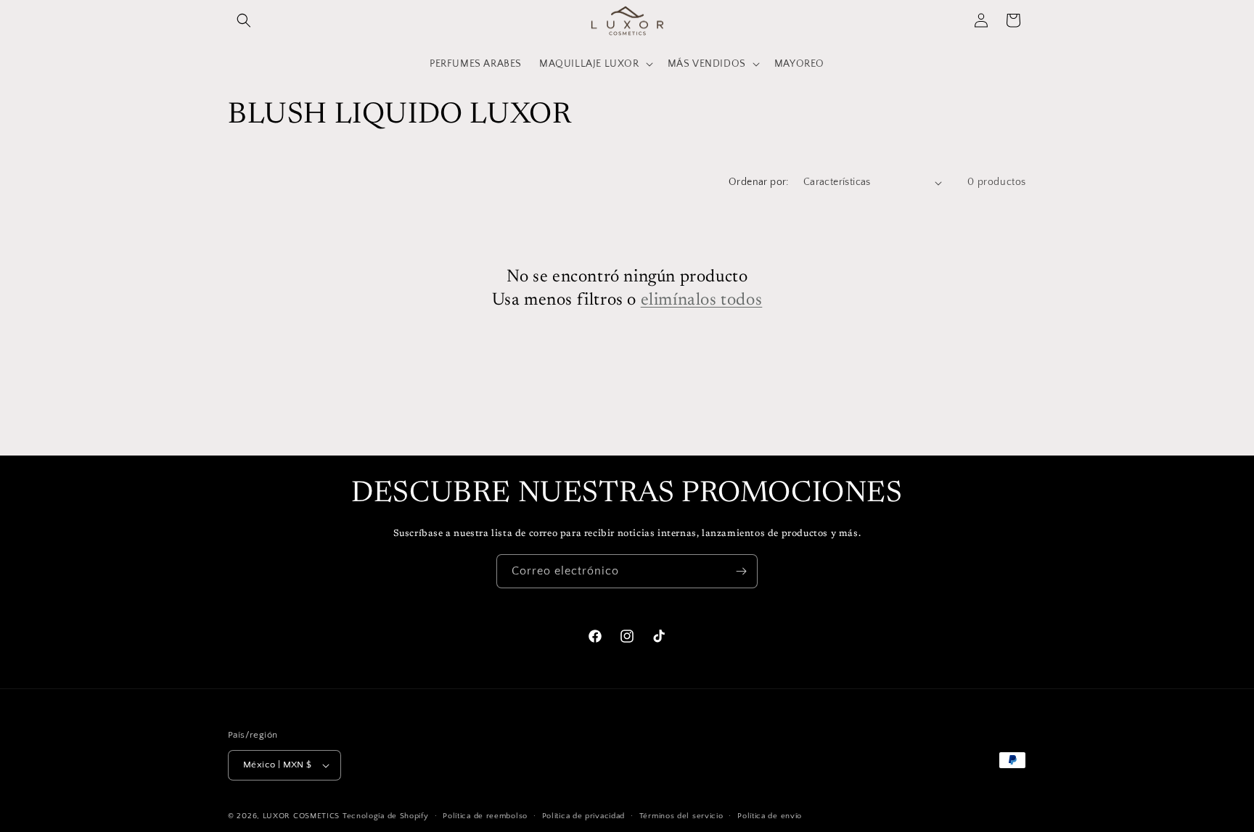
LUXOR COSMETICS (303, 816)
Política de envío (769, 816)
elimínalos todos (702, 299)
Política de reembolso (485, 816)
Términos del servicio (681, 816)
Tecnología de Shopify (386, 816)
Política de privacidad (583, 816)
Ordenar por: (759, 182)
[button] (244, 20)
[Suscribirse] (741, 571)
